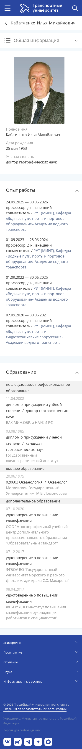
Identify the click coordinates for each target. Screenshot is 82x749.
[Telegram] (28, 741)
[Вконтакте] (7, 741)
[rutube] (18, 741)
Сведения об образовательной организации (35, 709)
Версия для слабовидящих (22, 730)
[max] (48, 741)
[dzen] (38, 741)
